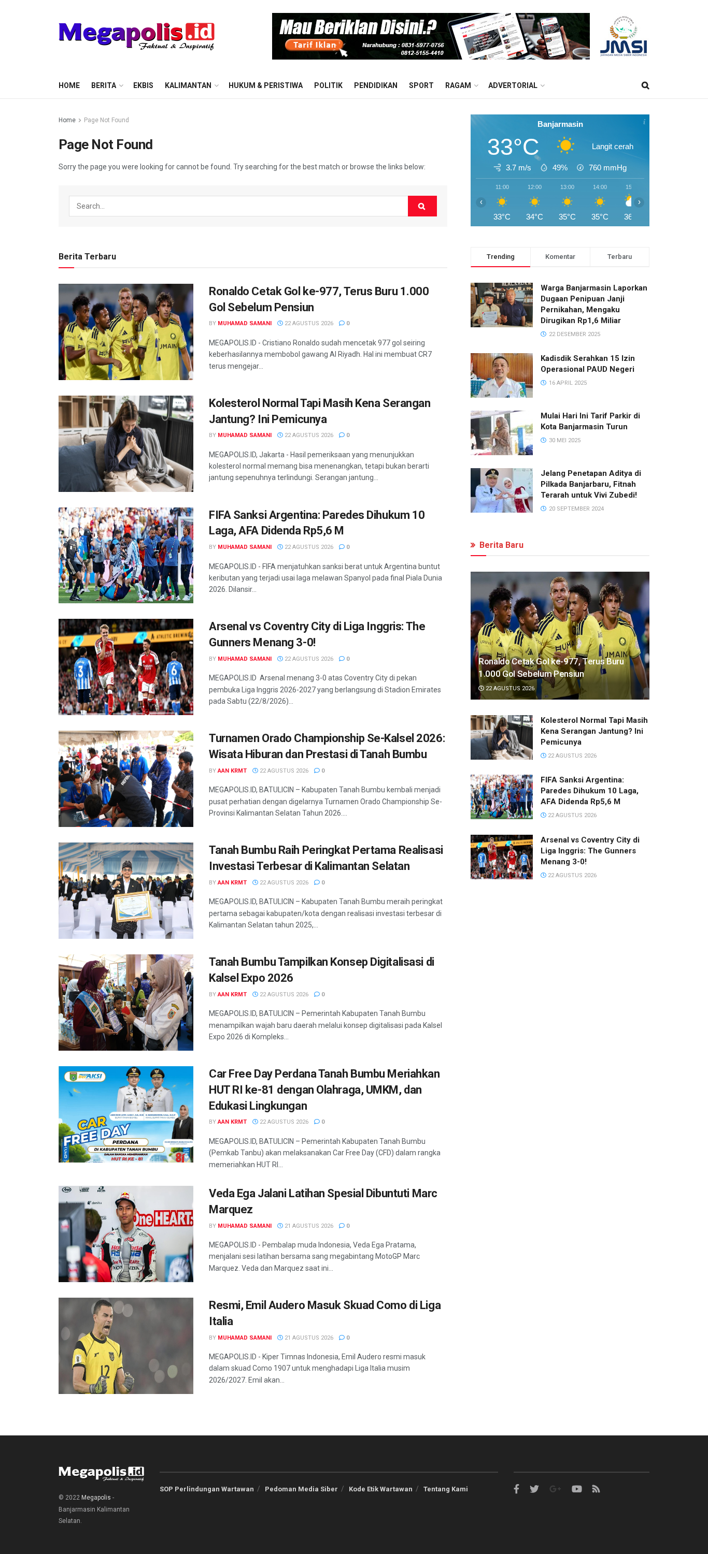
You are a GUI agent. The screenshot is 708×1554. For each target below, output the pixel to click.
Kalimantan (188, 85)
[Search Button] (422, 206)
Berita (103, 85)
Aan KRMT (232, 770)
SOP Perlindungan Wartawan (207, 1489)
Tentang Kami (445, 1489)
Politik (328, 85)
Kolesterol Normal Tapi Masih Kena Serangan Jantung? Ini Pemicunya (594, 731)
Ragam (458, 85)
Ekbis (143, 85)
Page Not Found (106, 120)
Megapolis (96, 1497)
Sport (421, 85)
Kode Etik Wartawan (381, 1489)
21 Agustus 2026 (308, 1226)
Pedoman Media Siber (301, 1489)
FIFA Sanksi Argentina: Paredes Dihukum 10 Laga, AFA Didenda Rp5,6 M (590, 790)
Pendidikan (376, 85)
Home (69, 85)
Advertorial (512, 85)
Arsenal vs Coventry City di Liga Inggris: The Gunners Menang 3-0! (590, 850)
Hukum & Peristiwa (266, 85)
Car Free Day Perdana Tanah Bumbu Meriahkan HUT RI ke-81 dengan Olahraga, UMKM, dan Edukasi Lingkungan (324, 1089)
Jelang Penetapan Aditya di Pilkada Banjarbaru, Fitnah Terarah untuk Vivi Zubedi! (591, 484)
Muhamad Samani (245, 323)
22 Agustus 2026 (308, 323)
